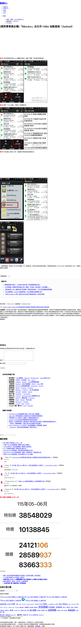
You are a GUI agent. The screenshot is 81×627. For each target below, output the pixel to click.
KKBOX (24, 392)
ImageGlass (34, 386)
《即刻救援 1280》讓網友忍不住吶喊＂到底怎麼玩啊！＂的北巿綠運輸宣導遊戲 (28, 289)
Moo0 (17, 400)
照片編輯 (33, 610)
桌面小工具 (23, 610)
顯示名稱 (2, 363)
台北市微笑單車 (20, 307)
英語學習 (65, 610)
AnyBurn (25, 402)
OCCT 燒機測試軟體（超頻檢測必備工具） (15, 448)
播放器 (11, 610)
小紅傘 (18, 380)
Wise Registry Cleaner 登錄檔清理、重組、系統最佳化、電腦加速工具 (22, 452)
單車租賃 (33, 307)
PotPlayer (5, 6)
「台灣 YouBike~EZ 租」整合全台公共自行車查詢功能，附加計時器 (24, 294)
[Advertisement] (40, 41)
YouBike (13, 307)
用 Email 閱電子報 (33, 614)
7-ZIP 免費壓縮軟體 (33, 382)
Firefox (28, 404)
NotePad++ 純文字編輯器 (23, 384)
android (3, 604)
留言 (1, 360)
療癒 (46, 610)
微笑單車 (46, 307)
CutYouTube (26, 394)
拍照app (7, 610)
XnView (41, 386)
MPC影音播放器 (34, 390)
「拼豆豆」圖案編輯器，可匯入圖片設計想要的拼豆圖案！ (25, 423)
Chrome (18, 404)
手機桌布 (2, 610)
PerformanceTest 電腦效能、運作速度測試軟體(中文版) (18, 450)
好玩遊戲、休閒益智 (55, 607)
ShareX (18, 388)
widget (1, 607)
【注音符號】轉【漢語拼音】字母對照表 (14, 583)
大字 (4, 12)
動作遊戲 (31, 607)
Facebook (24, 604)
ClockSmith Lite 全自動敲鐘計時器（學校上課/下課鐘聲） (24, 414)
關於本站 (2, 614)
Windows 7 (6, 607)
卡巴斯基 (23, 380)
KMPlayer (5, 8)
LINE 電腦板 (19, 378)
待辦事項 (76, 607)
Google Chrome (30, 604)
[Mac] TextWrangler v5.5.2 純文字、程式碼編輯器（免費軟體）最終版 (28, 425)
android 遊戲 (11, 604)
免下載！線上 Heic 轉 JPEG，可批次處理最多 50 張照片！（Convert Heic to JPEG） (35, 465)
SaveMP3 (30, 406)
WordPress (41, 614)
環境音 (43, 610)
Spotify (30, 392)
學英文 (68, 607)
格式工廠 (28, 400)
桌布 (19, 610)
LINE (69, 604)
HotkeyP (18, 398)
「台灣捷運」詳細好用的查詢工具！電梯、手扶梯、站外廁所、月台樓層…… (27, 287)
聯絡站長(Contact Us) (11, 614)
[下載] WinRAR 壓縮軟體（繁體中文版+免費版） (16, 444)
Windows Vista (11, 607)
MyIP (4, 11)
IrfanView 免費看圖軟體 (23, 386)
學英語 (72, 607)
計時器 (77, 610)
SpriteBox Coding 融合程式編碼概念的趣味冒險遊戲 (23, 419)
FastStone (23, 388)
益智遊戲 (52, 610)
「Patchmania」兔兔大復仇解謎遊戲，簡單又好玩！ (23, 427)
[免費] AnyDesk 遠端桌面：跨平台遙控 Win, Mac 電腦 (18, 454)
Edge (22, 404)
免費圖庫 (26, 607)
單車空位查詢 (40, 307)
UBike (9, 307)
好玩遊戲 (43, 607)
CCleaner (18, 396)
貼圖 (1, 612)
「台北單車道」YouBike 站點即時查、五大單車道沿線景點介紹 (23, 292)
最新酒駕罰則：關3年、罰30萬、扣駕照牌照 (15, 581)
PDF (77, 604)
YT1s (24, 406)
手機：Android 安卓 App (17, 19)
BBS (20, 604)
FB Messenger (35, 378)
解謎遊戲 (71, 610)
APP (17, 604)
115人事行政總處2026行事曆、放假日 (13, 577)
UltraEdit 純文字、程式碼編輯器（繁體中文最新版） (17, 446)
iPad (60, 604)
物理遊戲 (38, 610)
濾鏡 (28, 610)
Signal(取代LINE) (45, 378)
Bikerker (5, 307)
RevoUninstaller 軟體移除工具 (31, 396)
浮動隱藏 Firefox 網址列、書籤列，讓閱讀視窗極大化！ (24, 417)
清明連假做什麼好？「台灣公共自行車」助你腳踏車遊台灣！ (22, 284)
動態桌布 (36, 607)
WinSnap (30, 388)
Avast (33, 380)
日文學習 (15, 610)
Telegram (27, 378)
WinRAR (18, 382)
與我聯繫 (37, 626)
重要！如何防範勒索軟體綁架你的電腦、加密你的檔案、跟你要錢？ (22, 575)
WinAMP (18, 392)
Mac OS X (73, 604)
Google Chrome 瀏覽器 (41, 604)
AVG (29, 380)
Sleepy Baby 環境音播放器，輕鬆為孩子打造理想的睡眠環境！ (26, 416)
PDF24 (33, 384)
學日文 (64, 607)
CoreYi (10, 22)
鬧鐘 (4, 612)
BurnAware (19, 402)
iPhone (65, 604)
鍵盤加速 (24, 398)
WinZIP (24, 382)
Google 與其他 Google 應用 (52, 604)
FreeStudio (19, 394)
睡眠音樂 (59, 610)
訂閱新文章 (25, 614)
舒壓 (62, 610)
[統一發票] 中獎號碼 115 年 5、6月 (12, 443)
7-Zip (4, 9)
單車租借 (27, 307)
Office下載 (40, 384)
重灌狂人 (4, 3)
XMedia (22, 400)
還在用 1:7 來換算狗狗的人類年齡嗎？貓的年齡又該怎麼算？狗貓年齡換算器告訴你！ (33, 421)
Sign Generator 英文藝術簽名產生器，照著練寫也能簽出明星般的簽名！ (32, 457)
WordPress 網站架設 (19, 607)
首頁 (4, 16)
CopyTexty (31, 398)
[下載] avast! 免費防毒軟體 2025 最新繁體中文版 (31, 481)
